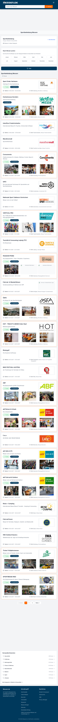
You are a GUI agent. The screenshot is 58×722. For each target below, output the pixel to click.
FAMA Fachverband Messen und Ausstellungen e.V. (28, 713)
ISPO (4, 182)
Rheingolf (6, 350)
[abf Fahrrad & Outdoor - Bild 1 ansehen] (11, 491)
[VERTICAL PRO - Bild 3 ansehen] (46, 227)
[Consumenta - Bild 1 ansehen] (11, 169)
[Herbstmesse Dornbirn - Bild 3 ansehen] (46, 110)
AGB (40, 697)
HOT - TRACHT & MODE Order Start (15, 324)
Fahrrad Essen (8, 519)
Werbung (23, 707)
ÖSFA (5, 298)
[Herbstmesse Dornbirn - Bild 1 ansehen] (11, 110)
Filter (30, 68)
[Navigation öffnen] (53, 2)
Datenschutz (42, 694)
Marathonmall (7, 139)
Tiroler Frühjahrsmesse (11, 550)
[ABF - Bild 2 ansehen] (29, 396)
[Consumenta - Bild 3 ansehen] (46, 169)
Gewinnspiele (24, 692)
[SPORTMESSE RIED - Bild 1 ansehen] (11, 590)
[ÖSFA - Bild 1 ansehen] (11, 311)
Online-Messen (24, 694)
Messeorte (23, 702)
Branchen (23, 697)
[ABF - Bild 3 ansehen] (46, 396)
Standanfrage (15, 86)
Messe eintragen (25, 704)
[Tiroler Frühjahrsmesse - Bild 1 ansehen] (11, 564)
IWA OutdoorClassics (10, 535)
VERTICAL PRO (8, 213)
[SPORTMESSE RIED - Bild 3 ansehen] (46, 590)
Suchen (50, 6)
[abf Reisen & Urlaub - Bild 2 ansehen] (29, 422)
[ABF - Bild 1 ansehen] (11, 396)
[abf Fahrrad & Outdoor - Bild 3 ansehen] (46, 491)
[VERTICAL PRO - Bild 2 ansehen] (29, 227)
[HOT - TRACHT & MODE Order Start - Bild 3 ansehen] (46, 337)
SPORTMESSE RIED (9, 577)
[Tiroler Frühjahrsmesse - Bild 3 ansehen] (46, 564)
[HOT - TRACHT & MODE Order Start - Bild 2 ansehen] (29, 337)
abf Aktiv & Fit (7, 451)
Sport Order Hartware (10, 81)
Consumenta (7, 154)
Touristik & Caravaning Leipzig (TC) (15, 240)
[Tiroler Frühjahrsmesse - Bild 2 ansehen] (29, 564)
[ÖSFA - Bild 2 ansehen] (29, 311)
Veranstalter (24, 699)
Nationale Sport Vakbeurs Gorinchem (15, 197)
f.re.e (5, 435)
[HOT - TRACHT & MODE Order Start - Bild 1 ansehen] (11, 337)
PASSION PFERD (8, 256)
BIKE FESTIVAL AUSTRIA (11, 367)
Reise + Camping (8, 503)
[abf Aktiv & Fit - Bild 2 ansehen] (29, 464)
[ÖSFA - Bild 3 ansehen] (46, 311)
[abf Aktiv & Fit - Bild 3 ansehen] (46, 464)
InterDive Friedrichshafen (11, 123)
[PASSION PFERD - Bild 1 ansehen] (11, 269)
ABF (4, 383)
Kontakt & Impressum (44, 692)
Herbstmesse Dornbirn (10, 97)
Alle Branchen (52, 39)
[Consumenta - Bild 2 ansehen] (29, 169)
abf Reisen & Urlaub (9, 409)
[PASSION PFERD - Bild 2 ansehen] (29, 269)
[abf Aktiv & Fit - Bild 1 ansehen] (11, 464)
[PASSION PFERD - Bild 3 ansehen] (46, 269)
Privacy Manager (43, 699)
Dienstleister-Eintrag (25, 709)
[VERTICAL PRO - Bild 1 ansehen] (11, 227)
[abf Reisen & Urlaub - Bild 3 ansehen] (46, 422)
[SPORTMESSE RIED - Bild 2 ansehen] (29, 590)
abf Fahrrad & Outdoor (10, 477)
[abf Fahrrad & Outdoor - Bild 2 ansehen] (29, 491)
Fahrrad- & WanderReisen (11, 282)
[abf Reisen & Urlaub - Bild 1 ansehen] (11, 422)
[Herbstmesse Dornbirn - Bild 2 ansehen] (29, 110)
